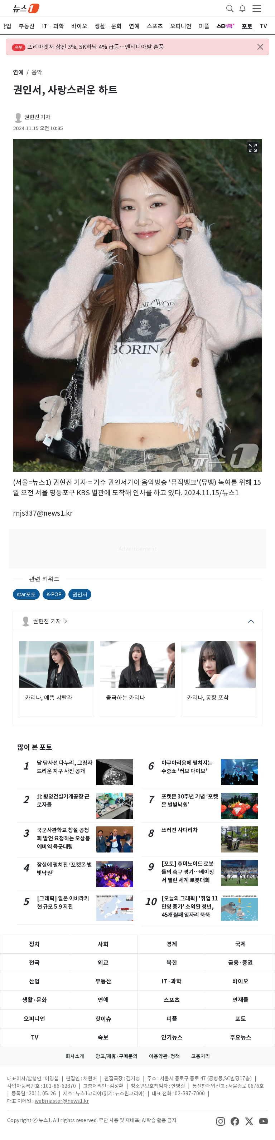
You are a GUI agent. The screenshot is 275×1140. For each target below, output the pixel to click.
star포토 (26, 594)
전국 (34, 963)
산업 (34, 981)
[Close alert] (260, 47)
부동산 (103, 981)
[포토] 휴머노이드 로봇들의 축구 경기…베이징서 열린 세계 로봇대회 (187, 872)
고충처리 (200, 1056)
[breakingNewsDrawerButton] (242, 8)
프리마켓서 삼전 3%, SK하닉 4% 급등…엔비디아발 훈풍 (89, 46)
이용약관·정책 (164, 1056)
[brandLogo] (26, 7)
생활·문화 (34, 1000)
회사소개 (75, 1056)
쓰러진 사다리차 (179, 830)
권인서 (79, 594)
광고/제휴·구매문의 (117, 1056)
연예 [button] (18, 72)
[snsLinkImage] (220, 1121)
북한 (172, 963)
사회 (103, 944)
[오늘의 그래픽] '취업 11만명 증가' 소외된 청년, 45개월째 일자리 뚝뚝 (189, 906)
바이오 (240, 981)
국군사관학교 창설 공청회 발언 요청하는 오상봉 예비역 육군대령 (63, 838)
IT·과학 (172, 981)
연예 (103, 1000)
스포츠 (172, 1000)
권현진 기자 (37, 117)
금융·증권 (240, 963)
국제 (240, 944)
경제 (172, 944)
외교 (103, 963)
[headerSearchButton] (229, 8)
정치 (34, 944)
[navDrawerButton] (256, 8)
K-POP (54, 594)
